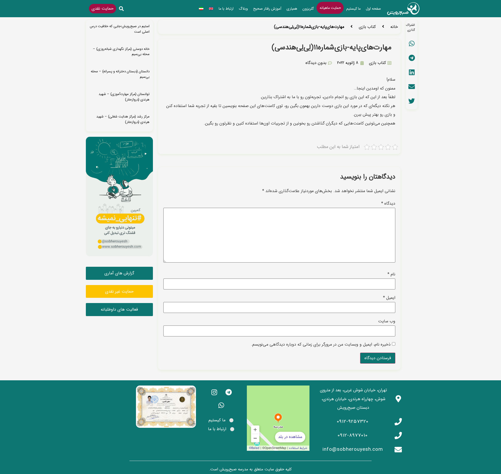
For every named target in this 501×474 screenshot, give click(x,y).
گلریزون (308, 8)
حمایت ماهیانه (330, 8)
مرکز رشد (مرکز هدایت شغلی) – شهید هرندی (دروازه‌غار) (123, 119)
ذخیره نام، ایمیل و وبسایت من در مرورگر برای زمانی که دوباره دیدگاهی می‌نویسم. (321, 344)
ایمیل (389, 298)
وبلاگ (243, 8)
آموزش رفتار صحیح (267, 8)
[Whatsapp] (221, 405)
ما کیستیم (353, 8)
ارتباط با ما (226, 8)
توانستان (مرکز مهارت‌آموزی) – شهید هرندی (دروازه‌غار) (124, 96)
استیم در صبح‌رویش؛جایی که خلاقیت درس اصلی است (120, 28)
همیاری (292, 8)
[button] (121, 8)
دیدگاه (388, 204)
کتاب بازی (367, 26)
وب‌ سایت (386, 321)
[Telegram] (228, 392)
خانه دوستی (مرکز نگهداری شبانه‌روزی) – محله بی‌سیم (121, 51)
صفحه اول (373, 8)
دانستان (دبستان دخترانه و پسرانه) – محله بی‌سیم (120, 74)
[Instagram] (214, 392)
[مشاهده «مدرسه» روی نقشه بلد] (278, 418)
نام (391, 274)
